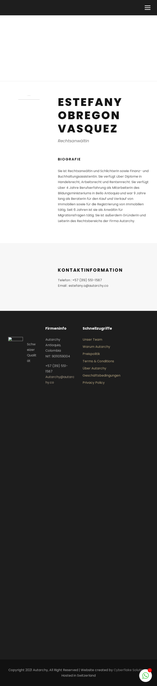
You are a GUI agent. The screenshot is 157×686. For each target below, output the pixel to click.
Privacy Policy (94, 382)
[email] (29, 159)
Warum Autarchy (96, 346)
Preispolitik (91, 353)
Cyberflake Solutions (130, 670)
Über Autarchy (94, 368)
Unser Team (92, 339)
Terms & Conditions (98, 361)
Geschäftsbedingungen (101, 375)
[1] (145, 677)
